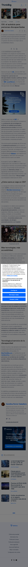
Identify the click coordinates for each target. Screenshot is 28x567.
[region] (14, 283)
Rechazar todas (14, 295)
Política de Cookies (12, 275)
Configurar (14, 290)
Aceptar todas (14, 299)
